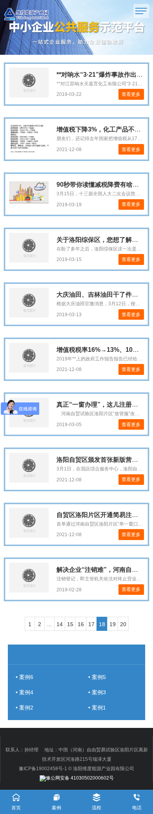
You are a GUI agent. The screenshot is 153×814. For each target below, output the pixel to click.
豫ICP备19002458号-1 (43, 768)
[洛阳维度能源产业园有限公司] (36, 14)
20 (123, 624)
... (49, 624)
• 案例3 (97, 692)
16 (81, 624)
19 (112, 624)
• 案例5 (97, 677)
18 (102, 624)
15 (70, 624)
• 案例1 (97, 707)
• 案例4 (24, 692)
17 (91, 624)
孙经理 (31, 750)
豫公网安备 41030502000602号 (80, 778)
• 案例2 (24, 707)
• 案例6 (24, 677)
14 (59, 624)
